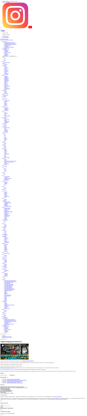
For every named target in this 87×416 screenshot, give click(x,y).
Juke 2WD (6, 251)
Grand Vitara (6, 270)
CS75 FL (5, 70)
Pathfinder (6, 244)
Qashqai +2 (6, 249)
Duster (5, 262)
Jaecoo (3, 172)
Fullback (5, 98)
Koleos (5, 261)
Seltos (5, 194)
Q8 (4, 60)
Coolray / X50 (6, 119)
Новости (5, 55)
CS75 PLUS (6, 71)
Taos (5, 302)
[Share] (1, 414)
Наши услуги (4, 41)
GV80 (5, 125)
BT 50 (5, 230)
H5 (4, 141)
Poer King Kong (7, 127)
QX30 (5, 159)
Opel (3, 254)
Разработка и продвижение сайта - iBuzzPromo (59, 399)
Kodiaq (5, 264)
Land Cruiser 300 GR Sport (8, 282)
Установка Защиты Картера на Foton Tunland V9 (15, 382)
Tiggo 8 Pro (6, 87)
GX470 (5, 218)
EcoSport (5, 104)
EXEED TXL (6, 80)
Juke (5, 250)
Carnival (5, 195)
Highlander (6, 293)
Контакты (6, 50)
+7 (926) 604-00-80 (5, 37)
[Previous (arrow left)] (0, 415)
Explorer (5, 101)
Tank (3, 272)
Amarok (5, 303)
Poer (5, 128)
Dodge (3, 94)
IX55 (5, 156)
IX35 (5, 155)
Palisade (5, 149)
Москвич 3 (6, 317)
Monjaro (5, 123)
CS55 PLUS (6, 69)
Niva (3, 252)
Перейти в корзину (11, 413)
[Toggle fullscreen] (2, 414)
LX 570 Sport (6, 216)
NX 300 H (6, 214)
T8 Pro (5, 170)
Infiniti (3, 158)
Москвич (4, 316)
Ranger (5, 103)
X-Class (5, 235)
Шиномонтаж (6, 324)
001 (5, 314)
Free (5, 313)
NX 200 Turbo (6, 213)
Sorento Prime (6, 196)
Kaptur (5, 259)
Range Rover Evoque (7, 206)
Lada (3, 198)
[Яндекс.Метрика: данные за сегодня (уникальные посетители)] (3, 394)
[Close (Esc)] (0, 414)
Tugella (5, 120)
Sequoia (5, 297)
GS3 (5, 112)
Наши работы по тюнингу (6, 336)
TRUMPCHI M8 (7, 115)
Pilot (5, 143)
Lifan (3, 223)
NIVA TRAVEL (7, 253)
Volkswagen (4, 301)
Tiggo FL (5, 83)
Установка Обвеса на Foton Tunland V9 (13, 379)
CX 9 (5, 233)
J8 (4, 174)
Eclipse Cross (6, 241)
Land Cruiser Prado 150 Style (9, 288)
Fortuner (5, 291)
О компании (6, 54)
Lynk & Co (4, 227)
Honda (3, 142)
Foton (3, 106)
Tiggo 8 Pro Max (7, 88)
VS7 (5, 188)
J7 (4, 173)
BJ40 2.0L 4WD (7, 62)
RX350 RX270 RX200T (8, 211)
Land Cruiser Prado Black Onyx (9, 289)
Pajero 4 (5, 237)
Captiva (5, 91)
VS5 (5, 187)
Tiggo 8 (5, 86)
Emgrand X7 (6, 122)
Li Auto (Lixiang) (5, 219)
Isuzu (3, 165)
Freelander (6, 203)
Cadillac (3, 63)
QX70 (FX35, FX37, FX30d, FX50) (10, 161)
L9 (4, 222)
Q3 (4, 59)
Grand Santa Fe (6, 153)
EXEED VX (6, 77)
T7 (4, 277)
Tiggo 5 (5, 82)
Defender (5, 204)
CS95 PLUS (6, 73)
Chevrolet (4, 90)
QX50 (5, 160)
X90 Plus (5, 181)
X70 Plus (5, 182)
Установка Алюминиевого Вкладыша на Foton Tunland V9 (17, 380)
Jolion (5, 137)
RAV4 (5, 294)
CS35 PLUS (6, 67)
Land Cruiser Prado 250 (8, 286)
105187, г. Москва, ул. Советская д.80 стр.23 (10, 1)
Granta (5, 199)
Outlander (6, 239)
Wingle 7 (5, 129)
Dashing (5, 183)
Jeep (3, 175)
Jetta (3, 186)
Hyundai (3, 148)
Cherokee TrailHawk (7, 178)
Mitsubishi (4, 236)
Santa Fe (5, 151)
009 (5, 315)
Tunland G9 (6, 108)
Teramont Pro (6, 306)
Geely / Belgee (4, 117)
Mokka (5, 256)
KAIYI (3, 189)
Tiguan (5, 307)
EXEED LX (6, 79)
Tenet (3, 276)
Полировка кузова (7, 45)
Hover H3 (6, 130)
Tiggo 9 (5, 89)
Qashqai (5, 248)
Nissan (3, 243)
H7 (4, 134)
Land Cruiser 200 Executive (8, 284)
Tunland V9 (6, 110)
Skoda (3, 263)
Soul (5, 197)
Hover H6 (6, 132)
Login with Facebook (4, 408)
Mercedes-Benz (4, 234)
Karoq (5, 265)
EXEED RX (6, 78)
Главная (3, 335)
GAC (3, 111)
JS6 (5, 169)
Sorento (5, 192)
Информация (4, 48)
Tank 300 (5, 273)
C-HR (5, 296)
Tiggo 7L (5, 84)
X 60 (5, 224)
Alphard (5, 300)
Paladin (5, 257)
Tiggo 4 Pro (6, 81)
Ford (3, 99)
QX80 (5, 164)
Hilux (5, 292)
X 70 (5, 225)
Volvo (3, 309)
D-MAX (5, 166)
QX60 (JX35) (6, 163)
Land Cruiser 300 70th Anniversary (10, 280)
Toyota (3, 279)
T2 (4, 184)
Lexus (3, 207)
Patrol (5, 245)
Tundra (5, 298)
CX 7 (5, 232)
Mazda (3, 229)
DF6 (5, 96)
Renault (3, 258)
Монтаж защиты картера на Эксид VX (7, 367)
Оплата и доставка (7, 52)
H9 (4, 135)
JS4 (5, 168)
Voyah (3, 312)
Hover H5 (6, 131)
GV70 (5, 124)
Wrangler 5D (6, 180)
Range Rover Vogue (7, 202)
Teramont (5, 305)
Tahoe (5, 92)
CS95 (5, 72)
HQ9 (5, 147)
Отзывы (5, 53)
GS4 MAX (6, 113)
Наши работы (6, 49)
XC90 (5, 310)
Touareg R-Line (7, 308)
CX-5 (5, 231)
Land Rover (4, 200)
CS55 (5, 68)
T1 (4, 185)
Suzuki (3, 268)
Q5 (4, 58)
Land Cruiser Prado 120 (8, 290)
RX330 (5, 217)
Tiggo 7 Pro (6, 85)
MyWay (5, 226)
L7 (4, 221)
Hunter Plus (6, 74)
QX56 (5, 162)
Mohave (5, 191)
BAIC (3, 61)
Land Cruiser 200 (7, 283)
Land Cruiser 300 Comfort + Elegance (10, 281)
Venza (5, 299)
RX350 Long (6, 210)
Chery (3, 75)
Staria (5, 150)
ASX (5, 240)
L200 (5, 238)
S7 (4, 116)
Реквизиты (6, 51)
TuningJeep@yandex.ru (6, 2)
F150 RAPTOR (7, 100)
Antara (5, 255)
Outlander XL (6, 242)
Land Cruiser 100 (7, 295)
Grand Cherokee (7, 176)
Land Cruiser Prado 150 (8, 287)
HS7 (5, 146)
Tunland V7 (6, 109)
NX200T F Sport (7, 215)
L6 (4, 220)
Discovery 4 (6, 205)
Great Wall (4, 126)
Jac (2, 167)
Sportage (5, 193)
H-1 (5, 154)
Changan (3, 65)
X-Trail (5, 246)
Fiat (3, 97)
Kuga (5, 102)
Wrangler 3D (6, 179)
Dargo (5, 138)
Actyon (5, 267)
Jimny (5, 271)
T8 (4, 278)
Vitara (5, 269)
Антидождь (6, 46)
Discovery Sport (7, 201)
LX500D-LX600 (7, 208)
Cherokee (6, 177)
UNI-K (5, 66)
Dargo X (5, 139)
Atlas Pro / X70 (6, 121)
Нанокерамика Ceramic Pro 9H (9, 42)
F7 (4, 136)
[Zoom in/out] (3, 414)
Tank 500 (5, 274)
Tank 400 (5, 275)
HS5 (5, 145)
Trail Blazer (6, 93)
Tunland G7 (6, 107)
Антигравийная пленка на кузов (10, 43)
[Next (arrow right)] (1, 415)
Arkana (5, 260)
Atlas (5, 118)
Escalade (5, 64)
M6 (5, 140)
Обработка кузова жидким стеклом (10, 44)
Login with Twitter (10, 408)
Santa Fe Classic (7, 157)
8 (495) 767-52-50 (5, 36)
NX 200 (5, 212)
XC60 (5, 311)
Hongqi (3, 144)
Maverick (5, 105)
